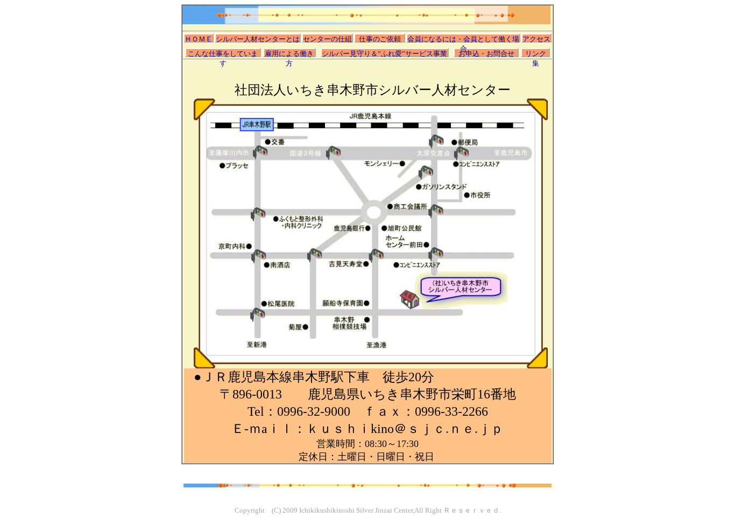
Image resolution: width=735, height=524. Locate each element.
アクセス (536, 39)
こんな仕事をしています (223, 53)
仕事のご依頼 (380, 39)
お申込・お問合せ (486, 53)
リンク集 (535, 53)
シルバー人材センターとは (258, 39)
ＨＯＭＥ (199, 39)
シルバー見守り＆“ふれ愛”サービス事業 (384, 53)
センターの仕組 (327, 39)
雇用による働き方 (289, 53)
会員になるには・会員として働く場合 (463, 39)
